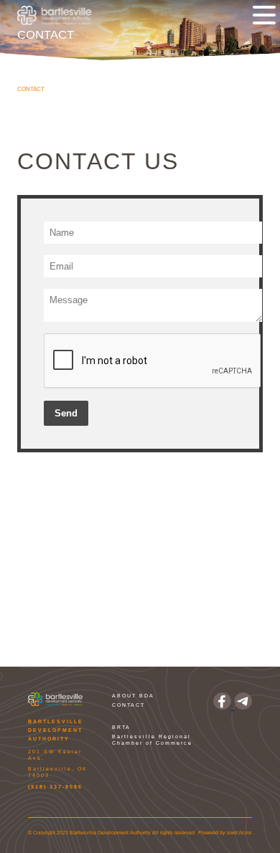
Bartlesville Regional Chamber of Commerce (152, 739)
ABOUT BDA (133, 695)
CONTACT (128, 705)
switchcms (239, 832)
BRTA (121, 727)
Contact (31, 89)
